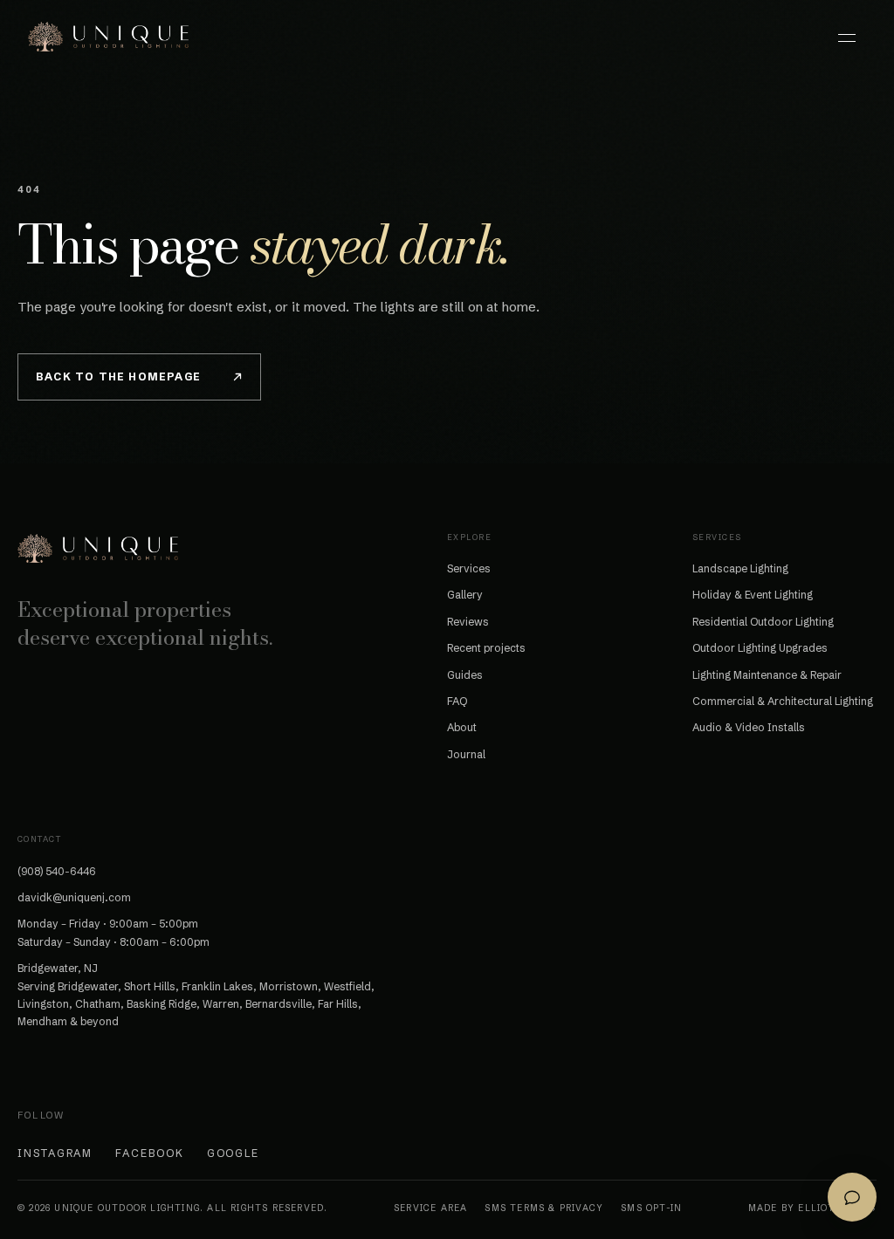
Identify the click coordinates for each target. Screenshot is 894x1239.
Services (469, 568)
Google (233, 1153)
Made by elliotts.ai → (812, 1208)
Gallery (465, 594)
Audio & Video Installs (748, 727)
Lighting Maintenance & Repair (767, 674)
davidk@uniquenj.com (74, 897)
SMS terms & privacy (544, 1208)
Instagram (55, 1153)
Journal (466, 754)
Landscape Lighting (740, 568)
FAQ (457, 701)
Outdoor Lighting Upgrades (760, 647)
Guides (465, 674)
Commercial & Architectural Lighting (782, 701)
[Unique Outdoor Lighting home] (108, 36)
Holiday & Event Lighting (752, 594)
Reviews (468, 621)
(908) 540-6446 (56, 871)
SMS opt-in (651, 1208)
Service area (430, 1208)
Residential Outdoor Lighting (763, 621)
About (462, 727)
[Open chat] (852, 1197)
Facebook (149, 1153)
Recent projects (486, 647)
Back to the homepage (118, 376)
